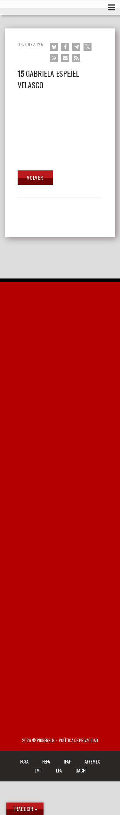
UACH (81, 770)
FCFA (24, 761)
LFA (59, 770)
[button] (54, 47)
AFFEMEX (92, 761)
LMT (38, 770)
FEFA (46, 761)
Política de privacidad (78, 740)
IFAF (67, 761)
